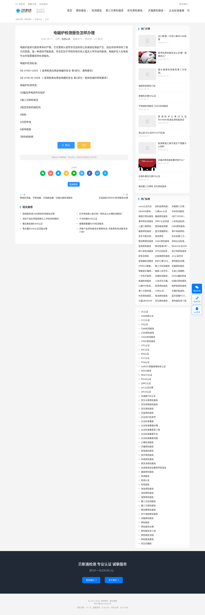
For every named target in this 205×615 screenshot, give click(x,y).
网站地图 (113, 601)
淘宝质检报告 (147, 488)
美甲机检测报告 (146, 221)
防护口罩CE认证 (162, 261)
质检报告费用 (147, 539)
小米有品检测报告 (179, 221)
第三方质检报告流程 (146, 290)
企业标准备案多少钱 (150, 429)
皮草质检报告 (161, 285)
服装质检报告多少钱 (146, 231)
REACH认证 (146, 375)
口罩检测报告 (147, 442)
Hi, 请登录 (20, 4)
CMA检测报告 (147, 328)
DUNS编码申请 (179, 276)
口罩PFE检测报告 (146, 285)
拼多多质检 (144, 256)
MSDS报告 (146, 370)
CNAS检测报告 (148, 337)
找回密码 (43, 4)
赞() (99, 39)
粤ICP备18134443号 (102, 604)
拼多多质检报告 (148, 463)
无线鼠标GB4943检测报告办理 (113, 197)
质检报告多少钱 (179, 300)
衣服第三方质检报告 (179, 206)
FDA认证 (145, 362)
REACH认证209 (179, 246)
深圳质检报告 (147, 493)
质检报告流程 (147, 535)
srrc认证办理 (147, 387)
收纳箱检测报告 (146, 261)
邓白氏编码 (146, 543)
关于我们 (114, 580)
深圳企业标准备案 (179, 241)
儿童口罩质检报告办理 (146, 226)
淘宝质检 (159, 236)
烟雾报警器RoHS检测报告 (91, 223)
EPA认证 (145, 354)
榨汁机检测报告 (146, 251)
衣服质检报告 (178, 266)
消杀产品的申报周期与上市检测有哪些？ (41, 218)
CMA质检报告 (147, 332)
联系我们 (183, 4)
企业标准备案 (176, 10)
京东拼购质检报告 (149, 404)
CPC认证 (145, 345)
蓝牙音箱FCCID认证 (179, 295)
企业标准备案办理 (149, 425)
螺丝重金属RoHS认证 (33, 223)
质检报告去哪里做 (179, 261)
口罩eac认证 (161, 211)
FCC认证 (145, 358)
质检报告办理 (147, 526)
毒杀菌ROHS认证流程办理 (35, 228)
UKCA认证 (146, 391)
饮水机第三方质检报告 (179, 236)
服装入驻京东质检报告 (162, 271)
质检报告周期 (161, 226)
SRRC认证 (146, 383)
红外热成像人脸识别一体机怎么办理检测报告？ (101, 213)
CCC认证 (145, 320)
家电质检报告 (147, 450)
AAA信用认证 (147, 316)
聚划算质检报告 (146, 241)
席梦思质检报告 (179, 285)
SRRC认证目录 (162, 221)
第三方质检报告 (115, 10)
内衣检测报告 (178, 211)
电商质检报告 (147, 497)
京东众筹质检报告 (149, 400)
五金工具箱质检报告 (179, 271)
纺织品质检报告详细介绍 (162, 206)
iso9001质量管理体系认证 (153, 366)
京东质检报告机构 (162, 300)
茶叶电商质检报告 (179, 231)
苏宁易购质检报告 (149, 514)
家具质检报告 (145, 246)
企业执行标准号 (148, 417)
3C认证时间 (177, 256)
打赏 (84, 145)
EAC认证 (145, 349)
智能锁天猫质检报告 (146, 271)
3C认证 (144, 311)
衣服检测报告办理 (162, 276)
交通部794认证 (148, 396)
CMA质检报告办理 (179, 226)
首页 (69, 10)
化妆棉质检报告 (162, 256)
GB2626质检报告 (146, 211)
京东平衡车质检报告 (146, 236)
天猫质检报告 (155, 10)
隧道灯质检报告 (146, 216)
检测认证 (38, 19)
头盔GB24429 (145, 300)
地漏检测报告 (145, 281)
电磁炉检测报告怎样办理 (74, 33)
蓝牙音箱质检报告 (162, 231)
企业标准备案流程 (149, 438)
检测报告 (97, 10)
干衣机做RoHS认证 (88, 218)
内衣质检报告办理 (146, 295)
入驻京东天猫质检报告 (162, 281)
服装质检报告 (161, 216)
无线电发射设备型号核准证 (153, 467)
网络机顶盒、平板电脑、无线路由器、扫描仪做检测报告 (46, 197)
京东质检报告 (135, 10)
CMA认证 (159, 290)
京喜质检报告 (147, 413)
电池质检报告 (161, 295)
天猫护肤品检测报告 (179, 290)
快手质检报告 (147, 455)
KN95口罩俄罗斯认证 (146, 266)
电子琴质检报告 (179, 251)
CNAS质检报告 (162, 241)
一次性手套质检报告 (146, 276)
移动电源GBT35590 (162, 246)
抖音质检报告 (147, 459)
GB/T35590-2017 (179, 216)
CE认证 (144, 324)
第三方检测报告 (162, 266)
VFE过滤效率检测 (162, 251)
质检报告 (24, 10)
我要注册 (32, 4)
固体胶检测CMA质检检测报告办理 (38, 213)
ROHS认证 (146, 379)
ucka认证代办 (145, 206)
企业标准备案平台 (149, 434)
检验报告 (145, 484)
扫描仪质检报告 (179, 281)
